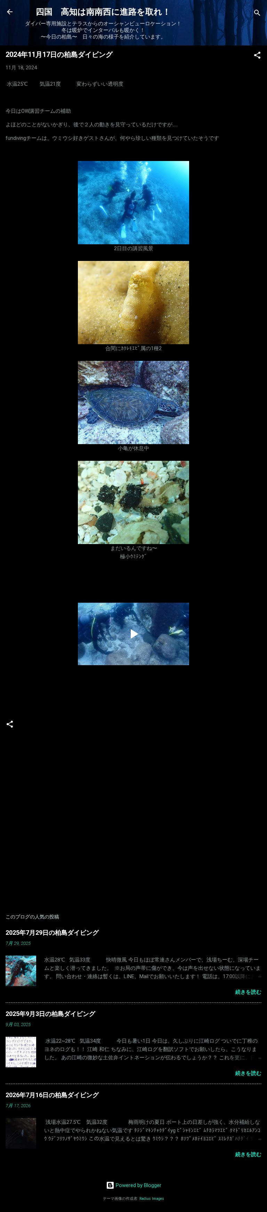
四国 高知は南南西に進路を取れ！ (103, 12)
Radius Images (151, 1198)
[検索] (257, 14)
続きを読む (248, 992)
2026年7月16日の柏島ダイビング (52, 1095)
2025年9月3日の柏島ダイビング (50, 1013)
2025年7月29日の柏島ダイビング (52, 932)
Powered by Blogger (137, 1185)
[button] (257, 56)
